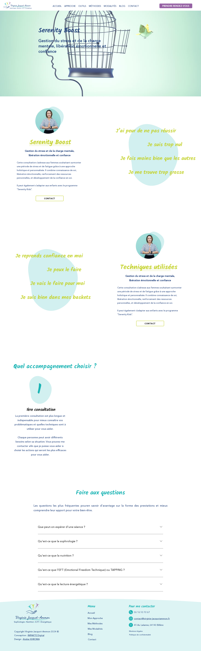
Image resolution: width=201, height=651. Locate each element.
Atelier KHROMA (31, 639)
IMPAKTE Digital (36, 635)
